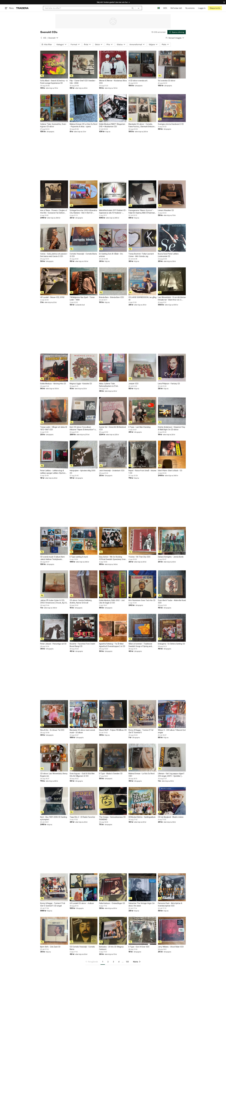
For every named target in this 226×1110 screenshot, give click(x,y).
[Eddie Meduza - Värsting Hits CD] (54, 367)
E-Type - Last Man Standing (139, 427)
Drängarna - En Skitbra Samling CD (171, 644)
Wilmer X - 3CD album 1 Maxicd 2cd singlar (172, 731)
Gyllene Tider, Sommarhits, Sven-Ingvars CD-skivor (53, 125)
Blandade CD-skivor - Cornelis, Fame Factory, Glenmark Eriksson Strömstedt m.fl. (141, 125)
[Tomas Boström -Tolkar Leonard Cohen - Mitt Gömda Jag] (142, 238)
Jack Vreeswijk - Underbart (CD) (112, 471)
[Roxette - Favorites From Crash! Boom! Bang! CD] (83, 628)
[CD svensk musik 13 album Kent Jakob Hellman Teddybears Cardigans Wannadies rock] (54, 541)
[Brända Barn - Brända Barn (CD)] (113, 281)
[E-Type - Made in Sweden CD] (113, 757)
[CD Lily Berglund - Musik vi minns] (172, 801)
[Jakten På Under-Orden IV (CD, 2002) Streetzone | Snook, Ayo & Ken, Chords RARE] (54, 584)
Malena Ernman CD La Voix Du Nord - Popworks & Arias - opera (83, 125)
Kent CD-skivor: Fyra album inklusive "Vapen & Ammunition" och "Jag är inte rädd (83, 428)
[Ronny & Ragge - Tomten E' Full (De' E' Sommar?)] (142, 714)
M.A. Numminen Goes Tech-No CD (142, 600)
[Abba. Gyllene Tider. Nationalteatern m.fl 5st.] (113, 367)
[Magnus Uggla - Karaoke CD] (83, 367)
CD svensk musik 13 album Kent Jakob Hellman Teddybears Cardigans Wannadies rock (52, 558)
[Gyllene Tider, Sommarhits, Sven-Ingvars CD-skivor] (54, 108)
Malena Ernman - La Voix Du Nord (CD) (141, 774)
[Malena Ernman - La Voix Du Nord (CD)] (142, 757)
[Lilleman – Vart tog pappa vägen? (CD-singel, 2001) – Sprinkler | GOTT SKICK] (172, 757)
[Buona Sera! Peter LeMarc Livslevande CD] (172, 238)
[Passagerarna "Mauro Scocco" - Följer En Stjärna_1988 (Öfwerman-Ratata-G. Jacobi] (142, 194)
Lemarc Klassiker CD (166, 210)
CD (44, 38)
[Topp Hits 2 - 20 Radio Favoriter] (83, 801)
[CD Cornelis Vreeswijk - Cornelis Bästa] (83, 931)
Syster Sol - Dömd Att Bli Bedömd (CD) (112, 428)
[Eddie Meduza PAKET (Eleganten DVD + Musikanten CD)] (113, 108)
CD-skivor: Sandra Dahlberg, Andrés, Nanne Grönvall (81, 601)
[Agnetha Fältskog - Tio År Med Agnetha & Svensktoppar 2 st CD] (113, 628)
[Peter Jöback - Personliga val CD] (54, 628)
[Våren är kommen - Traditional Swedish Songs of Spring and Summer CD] (142, 628)
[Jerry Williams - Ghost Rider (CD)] (172, 931)
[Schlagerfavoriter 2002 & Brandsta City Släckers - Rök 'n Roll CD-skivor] (83, 194)
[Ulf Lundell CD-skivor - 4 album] (83, 887)
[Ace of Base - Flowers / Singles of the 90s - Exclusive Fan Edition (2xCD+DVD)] (54, 194)
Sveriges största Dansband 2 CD (171, 124)
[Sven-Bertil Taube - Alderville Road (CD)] (172, 584)
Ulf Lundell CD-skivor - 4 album (82, 903)
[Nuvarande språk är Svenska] (159, 8)
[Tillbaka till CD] (41, 38)
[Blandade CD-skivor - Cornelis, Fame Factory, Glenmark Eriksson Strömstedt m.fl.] (142, 108)
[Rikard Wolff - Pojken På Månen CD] (113, 714)
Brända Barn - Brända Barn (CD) (111, 297)
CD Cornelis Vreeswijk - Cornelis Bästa (82, 948)
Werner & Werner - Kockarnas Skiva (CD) (113, 82)
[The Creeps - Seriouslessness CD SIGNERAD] (113, 801)
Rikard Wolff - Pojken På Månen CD (113, 730)
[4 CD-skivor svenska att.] (142, 64)
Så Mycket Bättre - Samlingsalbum (142, 817)
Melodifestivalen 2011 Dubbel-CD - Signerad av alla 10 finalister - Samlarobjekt (113, 211)
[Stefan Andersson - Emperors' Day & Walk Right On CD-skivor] (172, 411)
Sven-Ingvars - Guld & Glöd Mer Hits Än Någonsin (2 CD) (82, 774)
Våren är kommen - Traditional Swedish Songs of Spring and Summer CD (140, 645)
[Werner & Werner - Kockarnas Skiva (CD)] (113, 64)
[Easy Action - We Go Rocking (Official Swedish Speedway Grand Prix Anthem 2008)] (113, 541)
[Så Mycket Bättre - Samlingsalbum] (142, 801)
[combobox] (89, 8)
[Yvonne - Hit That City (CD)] (142, 541)
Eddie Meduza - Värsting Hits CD (53, 384)
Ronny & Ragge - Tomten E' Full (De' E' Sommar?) (141, 731)
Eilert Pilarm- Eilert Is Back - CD (170, 471)
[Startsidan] (22, 8)
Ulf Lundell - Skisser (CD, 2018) (52, 297)
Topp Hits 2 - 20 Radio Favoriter (82, 817)
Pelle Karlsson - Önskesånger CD (112, 903)
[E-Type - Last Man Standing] (142, 411)
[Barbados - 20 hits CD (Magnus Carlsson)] (113, 931)
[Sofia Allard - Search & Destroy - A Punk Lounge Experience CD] (54, 64)
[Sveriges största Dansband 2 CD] (172, 108)
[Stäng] (224, 2)
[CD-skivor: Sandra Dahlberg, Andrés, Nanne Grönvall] (83, 584)
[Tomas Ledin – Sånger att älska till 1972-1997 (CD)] (54, 411)
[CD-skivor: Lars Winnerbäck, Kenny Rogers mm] (54, 757)
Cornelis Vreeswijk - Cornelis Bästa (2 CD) (83, 255)
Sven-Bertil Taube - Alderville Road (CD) (172, 601)
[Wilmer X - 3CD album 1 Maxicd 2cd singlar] (172, 714)
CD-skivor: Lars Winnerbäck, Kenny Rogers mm (53, 774)
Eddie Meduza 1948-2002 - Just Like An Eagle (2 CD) (112, 601)
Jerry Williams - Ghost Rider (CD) (171, 947)
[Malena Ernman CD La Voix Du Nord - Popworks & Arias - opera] (83, 108)
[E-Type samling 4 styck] (83, 541)
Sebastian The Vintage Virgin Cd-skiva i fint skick (142, 904)
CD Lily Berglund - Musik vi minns (170, 817)
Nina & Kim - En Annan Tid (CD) (52, 730)
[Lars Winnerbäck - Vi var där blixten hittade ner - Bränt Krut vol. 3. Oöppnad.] (172, 281)
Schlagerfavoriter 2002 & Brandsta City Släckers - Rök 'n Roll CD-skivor (83, 211)
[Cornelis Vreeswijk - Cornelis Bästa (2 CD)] (83, 238)
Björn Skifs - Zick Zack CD (50, 947)
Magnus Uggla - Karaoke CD (81, 384)
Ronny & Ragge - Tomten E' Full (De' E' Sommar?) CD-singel (52, 904)
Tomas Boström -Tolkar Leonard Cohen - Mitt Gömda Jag (141, 255)
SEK (165, 8)
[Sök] (132, 8)
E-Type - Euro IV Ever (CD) (139, 947)
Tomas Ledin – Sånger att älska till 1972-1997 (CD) (53, 428)
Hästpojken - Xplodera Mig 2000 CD (82, 472)
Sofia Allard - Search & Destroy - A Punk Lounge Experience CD (53, 82)
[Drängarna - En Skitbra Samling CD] (172, 628)
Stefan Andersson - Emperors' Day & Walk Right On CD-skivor (171, 428)
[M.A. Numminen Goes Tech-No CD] (142, 584)
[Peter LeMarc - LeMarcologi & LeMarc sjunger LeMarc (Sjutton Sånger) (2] (54, 454)
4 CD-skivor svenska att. (138, 81)
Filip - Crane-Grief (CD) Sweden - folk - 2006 (83, 82)
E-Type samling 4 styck (79, 557)
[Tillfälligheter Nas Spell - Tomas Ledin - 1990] (83, 281)
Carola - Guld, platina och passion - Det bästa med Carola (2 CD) (54, 255)
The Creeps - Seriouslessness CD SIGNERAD (112, 818)
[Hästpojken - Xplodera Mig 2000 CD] (83, 454)
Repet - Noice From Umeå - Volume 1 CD (142, 472)
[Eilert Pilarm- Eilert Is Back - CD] (172, 454)
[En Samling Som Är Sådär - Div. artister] (113, 238)
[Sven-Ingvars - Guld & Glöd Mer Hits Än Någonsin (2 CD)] (83, 757)
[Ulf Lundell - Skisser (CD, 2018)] (54, 281)
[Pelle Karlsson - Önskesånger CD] (113, 887)
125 (127, 962)
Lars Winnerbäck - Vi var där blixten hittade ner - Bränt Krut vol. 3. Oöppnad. (172, 298)
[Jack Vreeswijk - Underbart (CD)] (113, 454)
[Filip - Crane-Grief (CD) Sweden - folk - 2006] (83, 64)
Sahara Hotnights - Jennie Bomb (171, 557)
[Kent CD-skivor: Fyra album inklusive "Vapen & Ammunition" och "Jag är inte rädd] (83, 411)
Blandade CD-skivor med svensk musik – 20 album (82, 731)
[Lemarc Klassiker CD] (172, 194)
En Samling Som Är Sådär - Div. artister (111, 255)
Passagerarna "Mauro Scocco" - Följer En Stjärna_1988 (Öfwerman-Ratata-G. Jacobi (142, 211)
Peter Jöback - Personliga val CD (53, 644)
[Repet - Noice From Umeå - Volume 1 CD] (142, 454)
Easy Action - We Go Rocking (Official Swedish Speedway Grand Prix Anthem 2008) (113, 558)
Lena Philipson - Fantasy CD (169, 384)
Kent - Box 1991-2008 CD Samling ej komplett (53, 818)
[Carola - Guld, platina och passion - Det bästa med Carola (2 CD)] (54, 238)
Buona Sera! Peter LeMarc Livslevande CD (168, 255)
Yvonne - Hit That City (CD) (139, 557)
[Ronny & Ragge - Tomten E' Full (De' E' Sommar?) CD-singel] (54, 887)
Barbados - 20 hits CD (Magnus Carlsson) (111, 948)
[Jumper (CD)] (142, 367)
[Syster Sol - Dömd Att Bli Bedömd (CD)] (113, 411)
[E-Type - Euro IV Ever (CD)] (142, 931)
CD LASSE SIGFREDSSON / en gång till (142, 298)
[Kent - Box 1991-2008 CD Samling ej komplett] (54, 801)
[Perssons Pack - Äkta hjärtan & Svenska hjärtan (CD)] (172, 887)
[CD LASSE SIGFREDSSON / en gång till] (142, 281)
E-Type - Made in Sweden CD (110, 773)
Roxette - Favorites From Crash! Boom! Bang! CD (82, 645)
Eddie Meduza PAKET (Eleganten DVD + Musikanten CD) (112, 125)
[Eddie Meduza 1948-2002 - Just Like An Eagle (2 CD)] (113, 584)
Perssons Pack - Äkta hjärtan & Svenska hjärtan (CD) (170, 904)
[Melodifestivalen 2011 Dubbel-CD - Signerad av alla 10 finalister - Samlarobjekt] (113, 194)
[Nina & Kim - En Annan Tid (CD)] (54, 714)
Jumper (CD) (134, 384)
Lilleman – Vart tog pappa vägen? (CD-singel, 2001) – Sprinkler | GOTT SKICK (171, 774)
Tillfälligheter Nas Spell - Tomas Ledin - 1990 (82, 298)
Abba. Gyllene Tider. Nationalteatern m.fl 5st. (108, 385)
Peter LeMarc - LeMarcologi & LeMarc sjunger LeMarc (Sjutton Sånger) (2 (52, 472)
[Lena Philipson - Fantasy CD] (172, 367)
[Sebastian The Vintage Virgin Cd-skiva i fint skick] (142, 887)
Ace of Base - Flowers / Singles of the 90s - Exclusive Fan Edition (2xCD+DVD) (53, 211)
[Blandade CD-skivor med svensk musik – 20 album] (83, 714)
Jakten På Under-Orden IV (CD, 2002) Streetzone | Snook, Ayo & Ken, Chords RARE (53, 601)
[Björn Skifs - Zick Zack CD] (54, 931)
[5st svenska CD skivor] (172, 64)
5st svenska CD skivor (166, 81)
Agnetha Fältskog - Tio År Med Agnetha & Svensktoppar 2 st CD (112, 645)
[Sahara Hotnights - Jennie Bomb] (172, 541)
